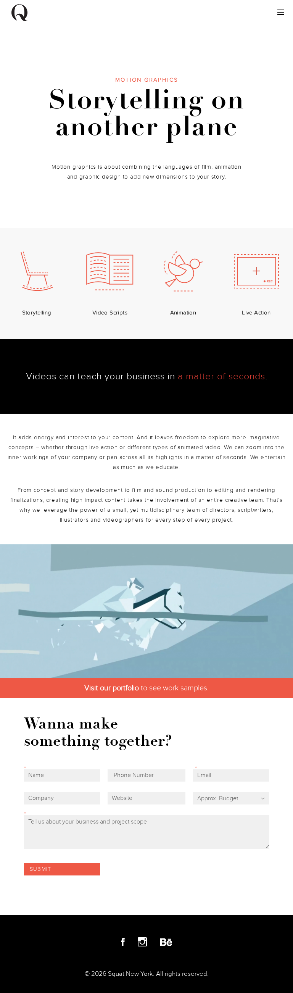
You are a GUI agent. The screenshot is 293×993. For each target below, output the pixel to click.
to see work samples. (146, 688)
